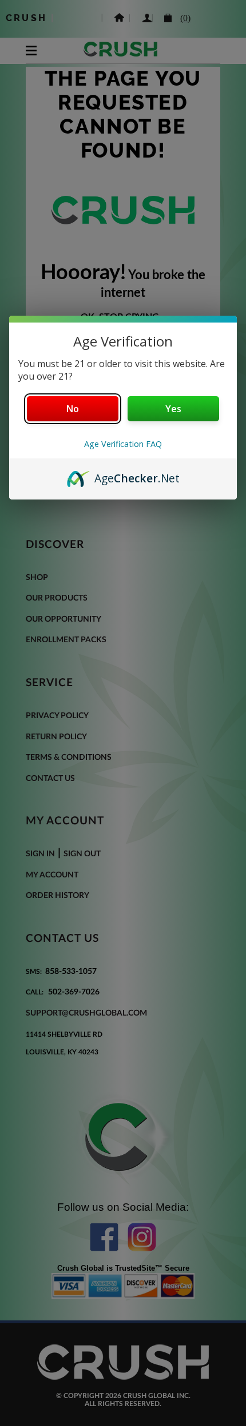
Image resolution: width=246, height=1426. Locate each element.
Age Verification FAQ (123, 443)
